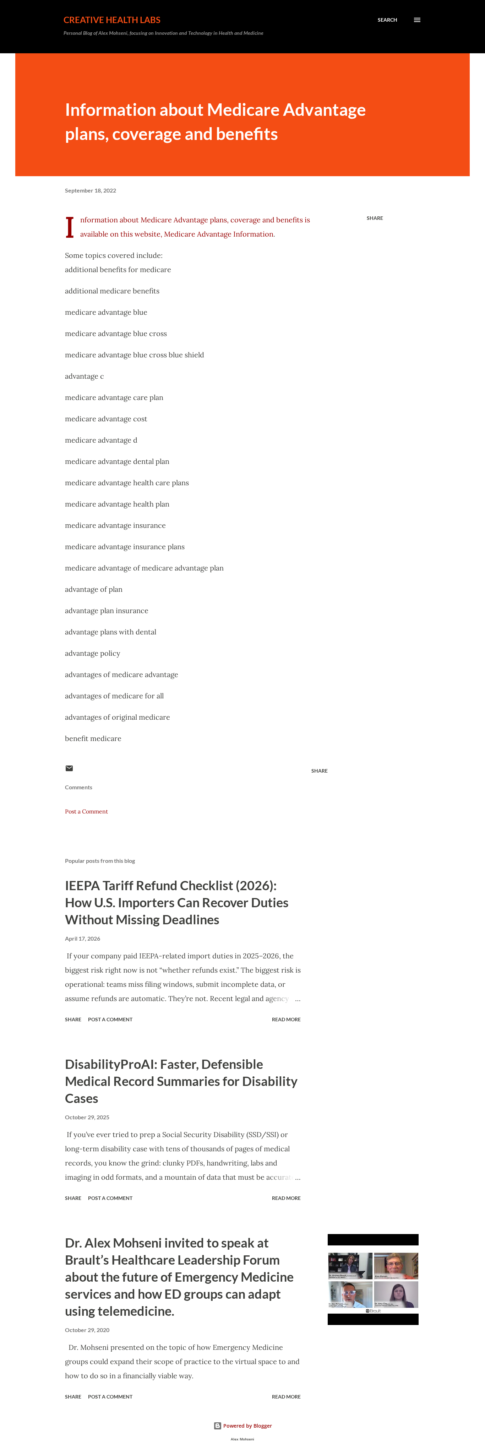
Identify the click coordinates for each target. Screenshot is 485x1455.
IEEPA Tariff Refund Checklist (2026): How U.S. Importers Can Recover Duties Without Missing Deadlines (177, 902)
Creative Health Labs (112, 20)
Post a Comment (86, 811)
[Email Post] (69, 771)
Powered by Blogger (247, 1425)
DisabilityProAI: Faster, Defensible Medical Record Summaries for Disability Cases (181, 1081)
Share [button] (375, 218)
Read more (286, 1019)
